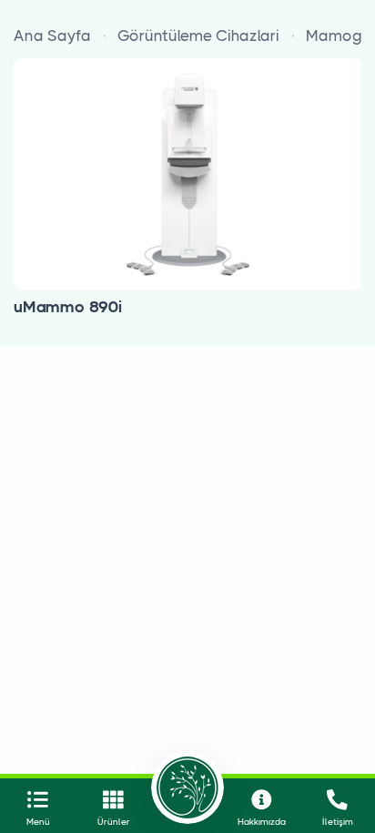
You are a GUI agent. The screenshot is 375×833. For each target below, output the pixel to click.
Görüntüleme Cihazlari (198, 35)
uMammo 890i (68, 307)
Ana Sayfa (52, 35)
